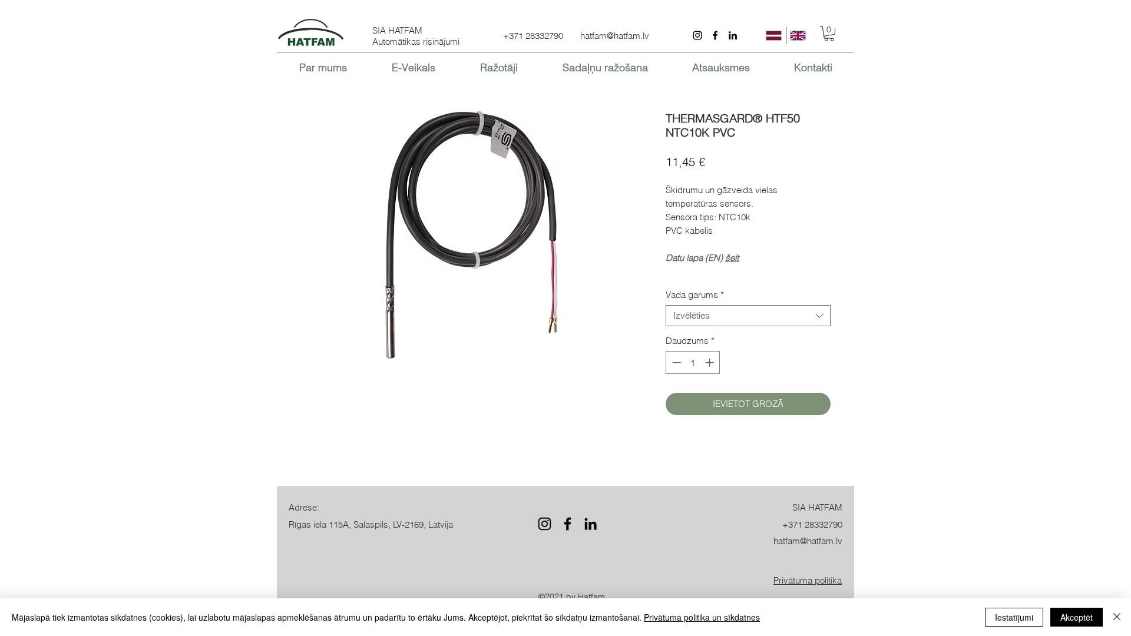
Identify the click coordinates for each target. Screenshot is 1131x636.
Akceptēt (1076, 617)
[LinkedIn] (733, 35)
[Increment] (711, 362)
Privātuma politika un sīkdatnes (702, 617)
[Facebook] (715, 35)
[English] (798, 35)
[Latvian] (774, 35)
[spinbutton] (693, 362)
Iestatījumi (1014, 617)
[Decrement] (675, 362)
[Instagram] (697, 35)
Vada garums (695, 295)
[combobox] (748, 315)
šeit (732, 257)
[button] (829, 33)
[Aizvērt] (1117, 617)
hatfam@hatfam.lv (614, 35)
